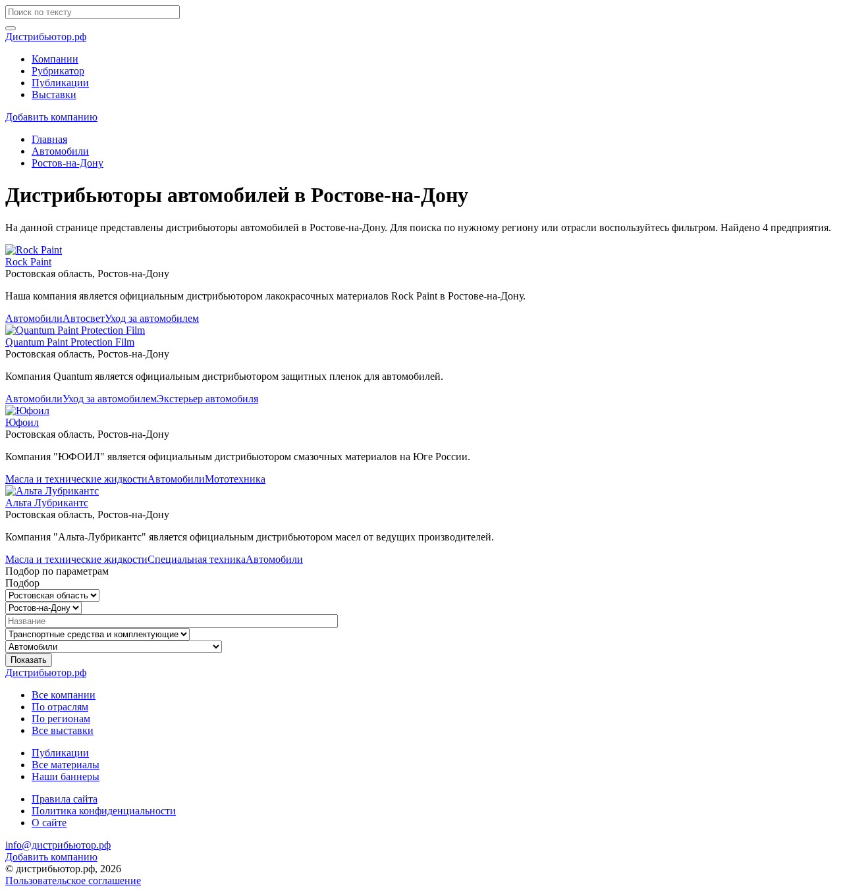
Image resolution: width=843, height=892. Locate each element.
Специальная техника (197, 559)
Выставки (54, 94)
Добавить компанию (51, 116)
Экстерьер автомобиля (207, 398)
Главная (49, 139)
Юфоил (22, 422)
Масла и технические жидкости (76, 479)
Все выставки (63, 730)
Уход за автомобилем (152, 318)
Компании (55, 59)
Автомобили (60, 151)
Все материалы (65, 764)
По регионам (61, 718)
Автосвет (84, 318)
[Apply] (10, 28)
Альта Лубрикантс (46, 502)
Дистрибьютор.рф (45, 36)
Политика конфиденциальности (104, 810)
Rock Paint (28, 261)
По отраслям (60, 706)
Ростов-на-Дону (67, 163)
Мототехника (235, 479)
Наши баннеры (65, 776)
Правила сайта (64, 798)
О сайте (49, 822)
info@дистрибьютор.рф (58, 845)
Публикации (60, 82)
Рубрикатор (58, 70)
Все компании (63, 694)
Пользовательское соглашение (73, 880)
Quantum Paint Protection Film (69, 342)
